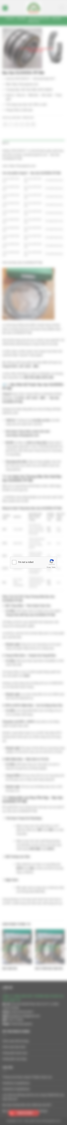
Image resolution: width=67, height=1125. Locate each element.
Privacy (49, 567)
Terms (53, 567)
